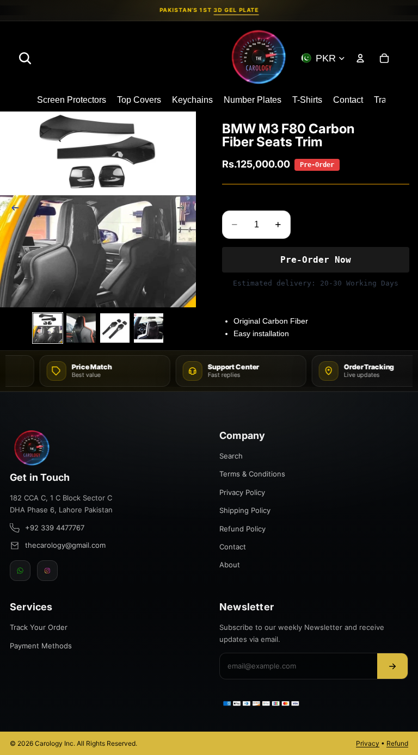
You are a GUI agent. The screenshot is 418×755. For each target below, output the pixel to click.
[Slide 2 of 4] (81, 328)
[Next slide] (184, 209)
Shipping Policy (245, 510)
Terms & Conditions (252, 473)
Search (231, 455)
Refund (397, 743)
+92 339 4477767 (54, 527)
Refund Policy (242, 528)
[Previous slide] (12, 209)
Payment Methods (41, 645)
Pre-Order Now (315, 260)
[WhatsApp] (20, 570)
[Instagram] (47, 570)
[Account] (360, 58)
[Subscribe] (392, 666)
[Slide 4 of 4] (148, 328)
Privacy (367, 743)
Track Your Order (38, 627)
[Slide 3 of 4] (115, 328)
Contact (232, 546)
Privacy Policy (242, 492)
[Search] (25, 58)
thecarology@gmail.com (65, 545)
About (229, 564)
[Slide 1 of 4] (48, 328)
